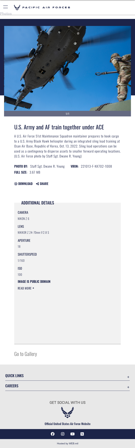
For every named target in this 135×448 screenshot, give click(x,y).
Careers (11, 385)
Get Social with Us (67, 402)
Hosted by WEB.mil (67, 443)
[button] (5, 7)
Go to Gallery (25, 353)
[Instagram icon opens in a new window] (62, 434)
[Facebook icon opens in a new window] (52, 434)
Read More (25, 288)
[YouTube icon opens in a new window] (72, 434)
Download (25, 183)
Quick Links (14, 375)
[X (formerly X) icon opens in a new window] (82, 434)
